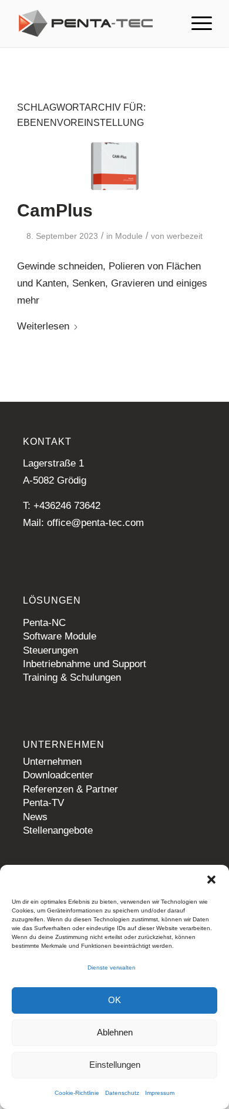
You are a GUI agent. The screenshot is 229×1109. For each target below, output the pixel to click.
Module (129, 236)
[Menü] (196, 23)
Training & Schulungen (72, 677)
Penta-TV (43, 802)
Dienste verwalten (111, 967)
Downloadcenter (58, 775)
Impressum (159, 1093)
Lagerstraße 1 (53, 463)
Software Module (59, 636)
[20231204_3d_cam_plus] (115, 166)
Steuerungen (50, 650)
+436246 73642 (66, 505)
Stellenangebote (58, 830)
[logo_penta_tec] (95, 23)
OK (114, 1000)
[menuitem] (196, 23)
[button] (211, 879)
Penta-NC (44, 622)
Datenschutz (122, 1093)
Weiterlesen (43, 326)
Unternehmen (52, 761)
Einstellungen (114, 1065)
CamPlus (55, 210)
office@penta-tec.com (95, 522)
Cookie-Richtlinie (77, 1093)
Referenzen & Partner (70, 789)
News (35, 816)
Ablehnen (115, 1032)
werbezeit (185, 236)
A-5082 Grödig (54, 480)
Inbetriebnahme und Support (84, 664)
